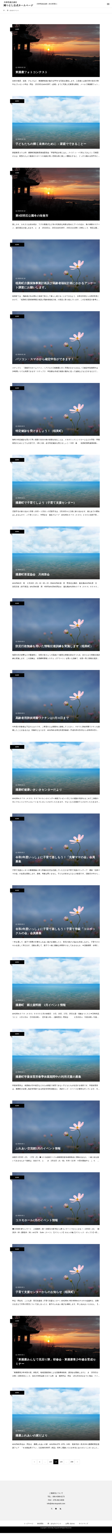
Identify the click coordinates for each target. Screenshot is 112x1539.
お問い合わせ (70, 1523)
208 (72, 1462)
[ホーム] (4, 10)
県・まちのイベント (54, 1523)
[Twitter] (52, 1509)
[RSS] (60, 1509)
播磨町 (17, 101)
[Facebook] (56, 1509)
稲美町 (17, 244)
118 (50, 1462)
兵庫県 (17, 29)
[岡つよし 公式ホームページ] (18, 4)
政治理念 (40, 1523)
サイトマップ (83, 1523)
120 (61, 1462)
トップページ (28, 1523)
